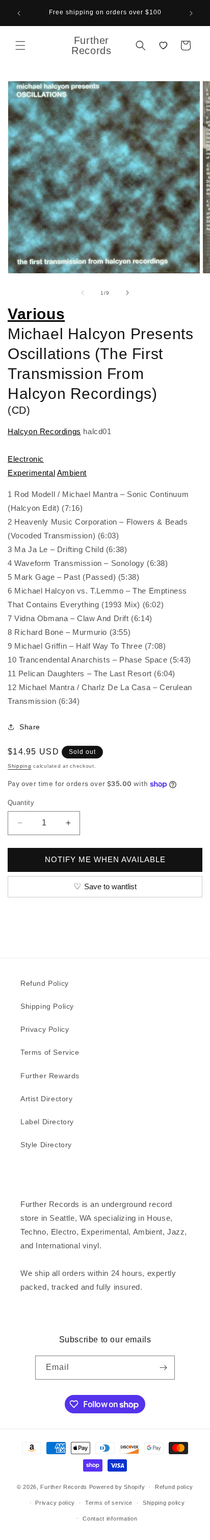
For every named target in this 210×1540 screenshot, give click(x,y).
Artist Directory (46, 1099)
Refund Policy (44, 983)
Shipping (20, 766)
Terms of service (109, 1503)
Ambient (72, 472)
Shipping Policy (47, 1006)
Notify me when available (105, 859)
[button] (20, 45)
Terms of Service (50, 1052)
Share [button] (29, 727)
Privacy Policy (44, 1029)
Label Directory (47, 1122)
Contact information (110, 1518)
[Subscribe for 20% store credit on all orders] (163, 1368)
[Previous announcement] (19, 13)
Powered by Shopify (117, 1487)
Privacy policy (55, 1503)
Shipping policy (164, 1503)
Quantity (21, 803)
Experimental (31, 472)
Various (36, 313)
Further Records (63, 1487)
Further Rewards (50, 1076)
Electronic (26, 459)
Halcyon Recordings (44, 431)
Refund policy (174, 1487)
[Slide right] (127, 292)
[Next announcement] (191, 13)
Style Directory (46, 1145)
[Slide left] (82, 292)
